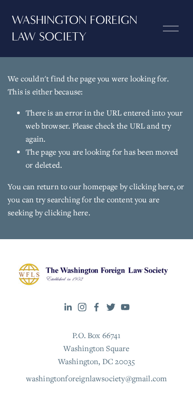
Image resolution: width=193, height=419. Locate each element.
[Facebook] (96, 307)
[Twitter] (110, 307)
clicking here (151, 186)
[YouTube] (125, 307)
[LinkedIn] (67, 307)
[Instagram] (82, 307)
